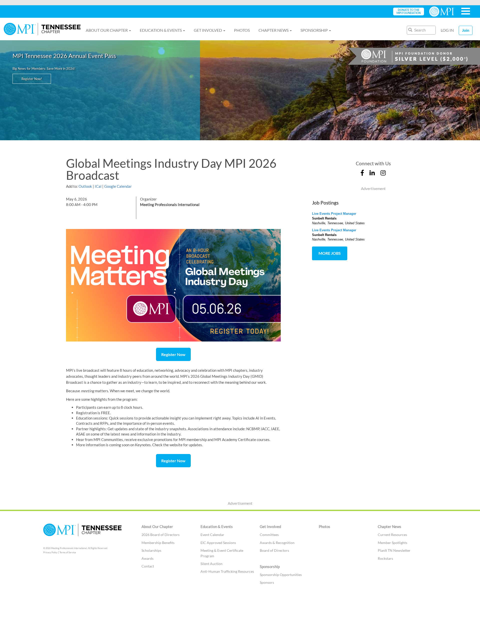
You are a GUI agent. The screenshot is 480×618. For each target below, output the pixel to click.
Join (465, 30)
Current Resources (392, 534)
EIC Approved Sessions (218, 542)
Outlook (85, 186)
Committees (269, 534)
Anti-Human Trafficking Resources (227, 571)
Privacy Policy (50, 552)
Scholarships (151, 550)
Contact (148, 566)
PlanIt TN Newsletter (394, 550)
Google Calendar (118, 186)
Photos (242, 30)
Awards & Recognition (277, 542)
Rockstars (385, 558)
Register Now (173, 354)
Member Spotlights (392, 542)
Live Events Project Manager (334, 214)
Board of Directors (274, 550)
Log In (447, 30)
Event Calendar (212, 534)
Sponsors (267, 582)
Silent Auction (211, 564)
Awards (148, 558)
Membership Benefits (158, 542)
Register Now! (32, 79)
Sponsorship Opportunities (281, 574)
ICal (98, 186)
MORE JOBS (329, 253)
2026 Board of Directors (161, 534)
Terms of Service (68, 552)
